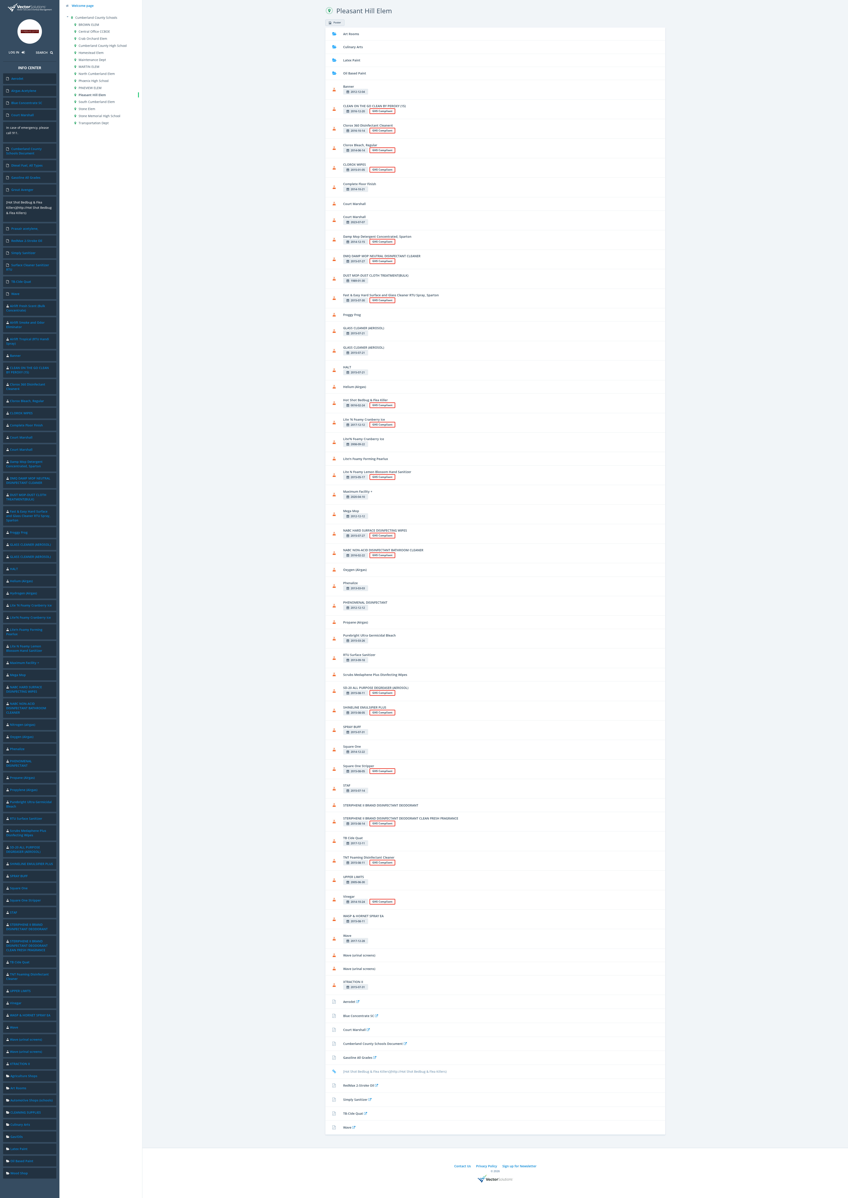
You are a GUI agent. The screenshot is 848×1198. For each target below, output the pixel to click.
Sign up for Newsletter (519, 1166)
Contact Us (462, 1166)
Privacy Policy (486, 1166)
